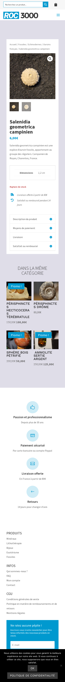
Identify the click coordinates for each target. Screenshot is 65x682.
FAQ (8, 575)
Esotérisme (12, 552)
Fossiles (22, 44)
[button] (50, 58)
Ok (32, 668)
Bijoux (9, 547)
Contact (10, 585)
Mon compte (13, 580)
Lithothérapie (14, 543)
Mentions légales (15, 613)
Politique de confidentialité (32, 675)
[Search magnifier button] (45, 4)
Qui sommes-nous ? (17, 571)
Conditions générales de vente (22, 599)
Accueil (13, 44)
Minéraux (11, 538)
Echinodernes (34, 44)
